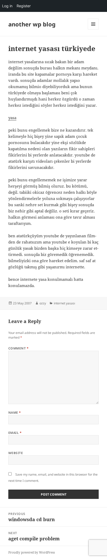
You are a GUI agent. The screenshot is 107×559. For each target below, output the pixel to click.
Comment (18, 348)
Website (15, 453)
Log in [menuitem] (7, 6)
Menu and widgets (93, 29)
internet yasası (64, 303)
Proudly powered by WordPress (31, 552)
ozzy (42, 303)
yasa (12, 117)
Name (14, 412)
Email (15, 433)
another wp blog (32, 24)
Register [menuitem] (24, 6)
